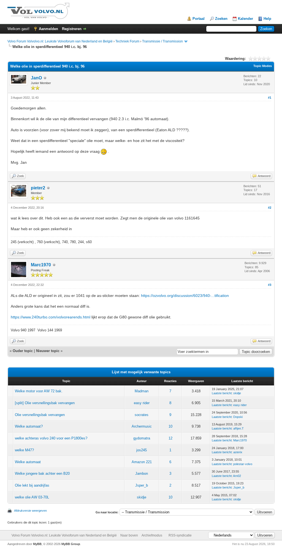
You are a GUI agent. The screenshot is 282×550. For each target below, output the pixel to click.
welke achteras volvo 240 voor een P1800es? (51, 438)
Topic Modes (262, 66)
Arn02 (237, 475)
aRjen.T (238, 428)
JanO (36, 78)
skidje (237, 393)
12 (170, 438)
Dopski (238, 416)
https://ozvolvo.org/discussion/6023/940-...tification (185, 295)
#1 (269, 97)
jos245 (141, 450)
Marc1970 (41, 264)
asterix (237, 452)
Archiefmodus (152, 535)
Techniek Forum (127, 41)
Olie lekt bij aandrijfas (32, 485)
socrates (141, 415)
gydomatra (141, 438)
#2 (269, 207)
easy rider (142, 403)
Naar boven (129, 535)
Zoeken (221, 19)
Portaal (198, 19)
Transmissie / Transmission (162, 41)
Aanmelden (48, 29)
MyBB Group (70, 544)
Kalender (245, 19)
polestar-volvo (242, 464)
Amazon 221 (142, 462)
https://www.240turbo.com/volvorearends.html (50, 317)
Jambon (141, 473)
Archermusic (142, 426)
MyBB (37, 544)
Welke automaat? (29, 426)
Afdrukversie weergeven (30, 510)
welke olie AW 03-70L (32, 497)
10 (170, 426)
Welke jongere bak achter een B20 (42, 473)
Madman (141, 391)
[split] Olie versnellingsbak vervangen (45, 403)
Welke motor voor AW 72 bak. (39, 391)
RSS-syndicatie (180, 535)
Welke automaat (28, 462)
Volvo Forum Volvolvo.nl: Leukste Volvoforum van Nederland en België (60, 41)
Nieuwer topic (47, 351)
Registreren (72, 29)
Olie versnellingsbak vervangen (40, 415)
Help (267, 19)
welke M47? (24, 450)
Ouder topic (23, 351)
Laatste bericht (222, 393)
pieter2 (38, 188)
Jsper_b (141, 485)
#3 (269, 284)
